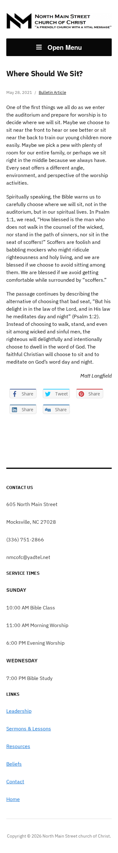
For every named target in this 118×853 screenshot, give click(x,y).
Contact (15, 781)
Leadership (18, 711)
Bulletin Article (52, 92)
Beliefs (14, 764)
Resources (18, 746)
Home (13, 799)
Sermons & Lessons (28, 728)
